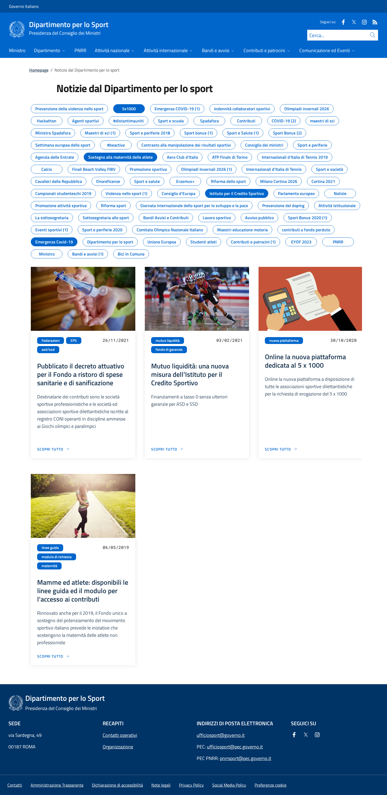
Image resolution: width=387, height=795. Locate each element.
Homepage (38, 70)
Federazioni (50, 340)
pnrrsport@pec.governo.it (245, 758)
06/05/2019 (116, 547)
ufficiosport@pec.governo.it (235, 746)
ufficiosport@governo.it (221, 735)
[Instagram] (362, 21)
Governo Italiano (23, 6)
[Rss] (373, 21)
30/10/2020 (343, 340)
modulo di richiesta (57, 557)
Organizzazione (118, 746)
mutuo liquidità (168, 340)
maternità (49, 566)
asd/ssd (48, 349)
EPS (74, 340)
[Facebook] (341, 21)
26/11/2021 (116, 340)
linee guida (50, 548)
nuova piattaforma (284, 340)
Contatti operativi (120, 735)
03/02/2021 (229, 340)
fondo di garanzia (169, 349)
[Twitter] (351, 21)
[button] (270, 785)
